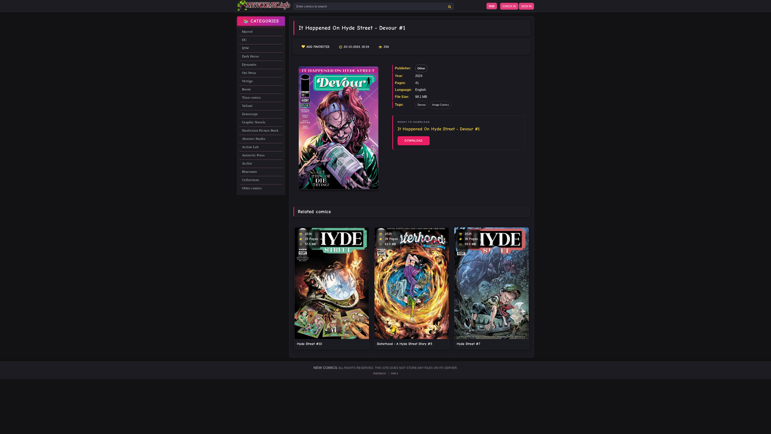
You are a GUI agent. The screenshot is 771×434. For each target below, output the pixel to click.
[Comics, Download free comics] (264, 8)
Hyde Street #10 (309, 344)
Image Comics (440, 104)
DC (244, 40)
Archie (247, 163)
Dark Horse (250, 56)
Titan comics (251, 97)
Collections (250, 180)
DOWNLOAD (414, 140)
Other (421, 68)
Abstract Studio (253, 139)
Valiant (247, 106)
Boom (246, 89)
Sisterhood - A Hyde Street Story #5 (404, 344)
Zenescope (250, 114)
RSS (492, 6)
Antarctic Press (253, 155)
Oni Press (249, 73)
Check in (509, 6)
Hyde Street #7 (468, 344)
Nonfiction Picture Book (260, 130)
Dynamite (249, 65)
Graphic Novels (253, 122)
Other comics (252, 188)
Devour (421, 104)
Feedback (379, 373)
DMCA (394, 373)
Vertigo (247, 81)
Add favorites (318, 47)
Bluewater (249, 172)
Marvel (247, 32)
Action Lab (250, 147)
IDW (245, 48)
